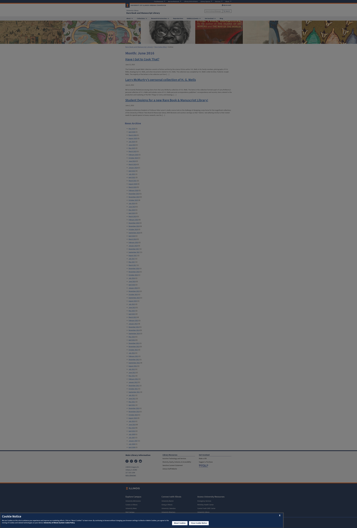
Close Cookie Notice (199, 523)
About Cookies (180, 523)
